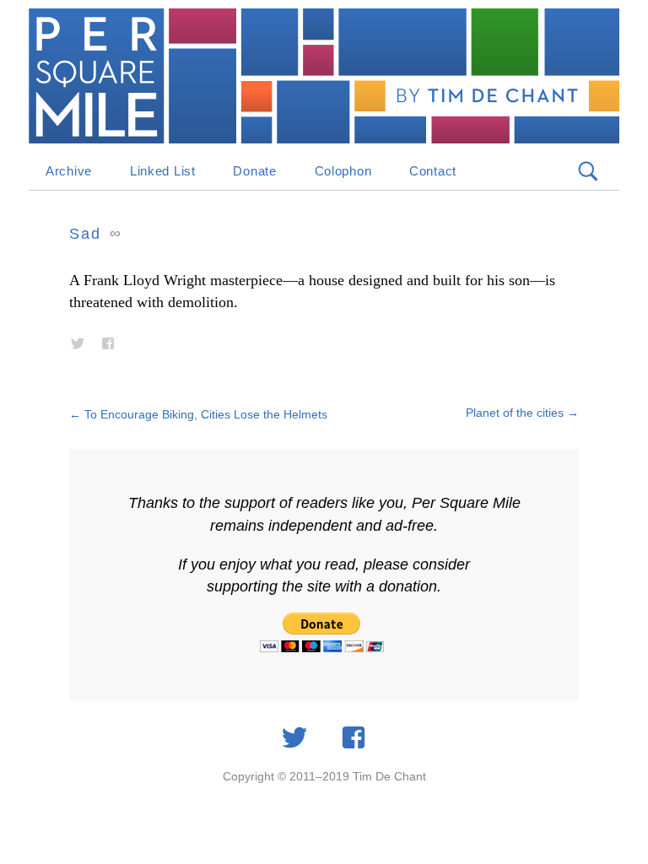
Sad (84, 233)
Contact (432, 171)
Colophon (343, 171)
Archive (69, 171)
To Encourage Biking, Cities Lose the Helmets (198, 414)
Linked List (163, 171)
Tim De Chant (389, 776)
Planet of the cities (522, 412)
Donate (254, 171)
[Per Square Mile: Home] (324, 75)
